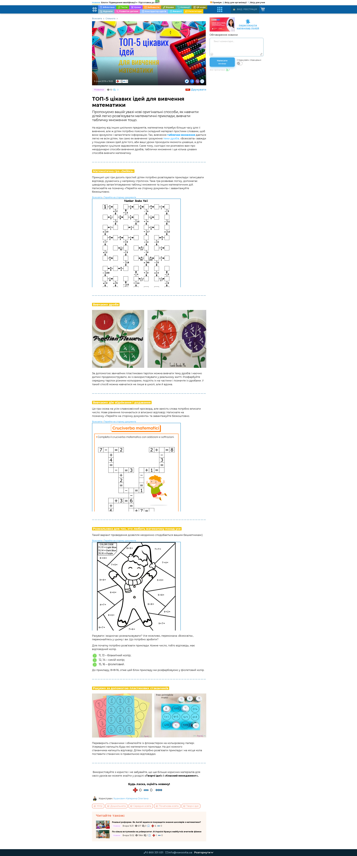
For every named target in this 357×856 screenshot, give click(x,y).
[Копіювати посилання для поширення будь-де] (187, 81)
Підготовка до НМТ (149, 2)
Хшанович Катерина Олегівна (130, 798)
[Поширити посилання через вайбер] (197, 81)
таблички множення (181, 134)
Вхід (239, 9)
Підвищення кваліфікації (123, 2)
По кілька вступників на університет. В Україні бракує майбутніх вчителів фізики (156, 831)
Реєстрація (250, 9)
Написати (222, 62)
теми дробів (171, 138)
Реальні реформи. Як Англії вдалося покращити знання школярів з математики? (156, 822)
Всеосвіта (97, 18)
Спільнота (110, 18)
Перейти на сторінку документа (120, 197)
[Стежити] (149, 826)
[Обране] (202, 81)
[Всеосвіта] (94, 9)
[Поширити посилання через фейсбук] (192, 81)
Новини (96, 2)
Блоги (104, 2)
